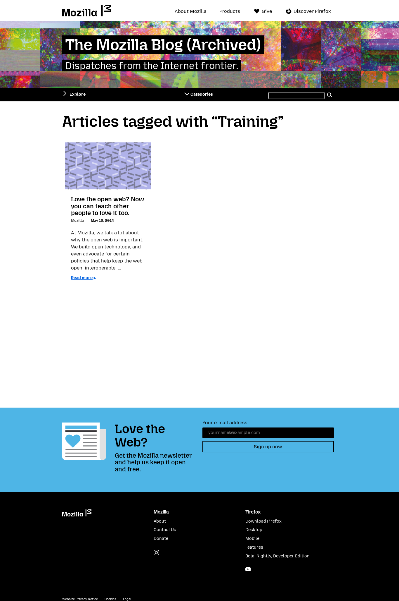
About (160, 521)
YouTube (248, 569)
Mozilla (86, 10)
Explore (78, 94)
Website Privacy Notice (80, 599)
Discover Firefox (312, 11)
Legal (127, 599)
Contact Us (165, 529)
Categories (201, 94)
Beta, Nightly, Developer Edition (277, 556)
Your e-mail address (224, 422)
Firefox (253, 512)
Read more (82, 277)
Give (267, 11)
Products (229, 11)
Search (329, 94)
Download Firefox (263, 521)
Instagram (156, 552)
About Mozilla (191, 11)
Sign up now (268, 446)
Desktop (253, 529)
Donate (161, 538)
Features (254, 547)
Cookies (110, 599)
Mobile (252, 538)
